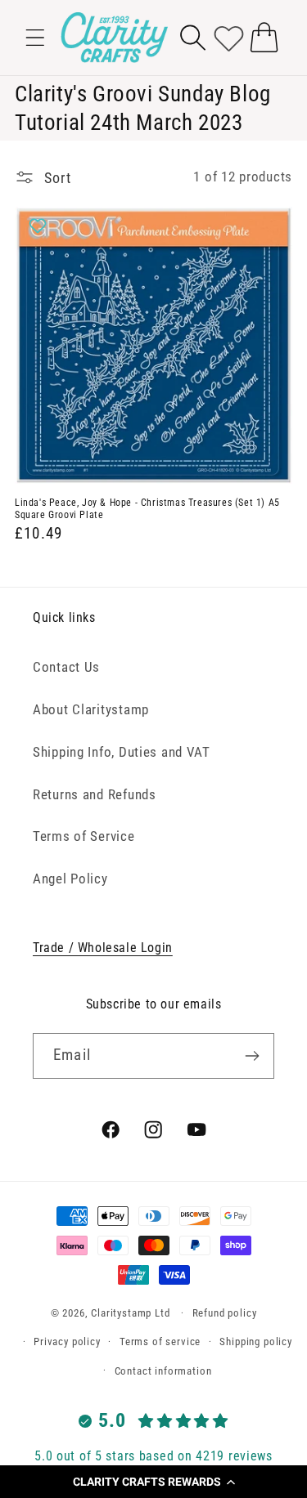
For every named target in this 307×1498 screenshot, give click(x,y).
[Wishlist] (228, 37)
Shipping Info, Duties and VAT (121, 752)
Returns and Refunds (94, 794)
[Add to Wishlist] (39, 225)
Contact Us (66, 667)
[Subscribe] (251, 1056)
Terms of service (160, 1341)
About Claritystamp (91, 709)
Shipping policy (255, 1341)
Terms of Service (84, 836)
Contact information (163, 1371)
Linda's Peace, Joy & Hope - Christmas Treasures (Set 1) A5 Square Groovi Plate (147, 509)
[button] (153, 1481)
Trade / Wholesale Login (103, 947)
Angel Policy (70, 878)
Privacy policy (67, 1341)
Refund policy (224, 1313)
